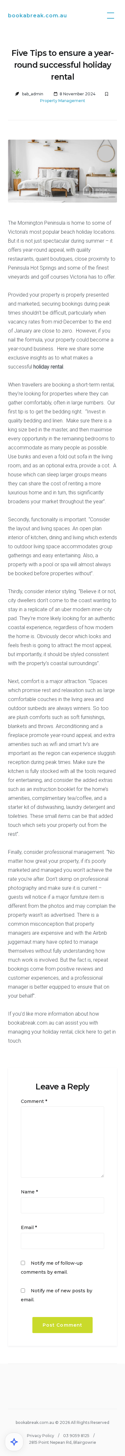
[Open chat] (14, 1441)
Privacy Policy (40, 1435)
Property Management (62, 100)
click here (85, 1032)
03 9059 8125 (76, 1435)
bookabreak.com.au (37, 16)
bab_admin (32, 93)
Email (29, 1227)
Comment (34, 1101)
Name (29, 1192)
